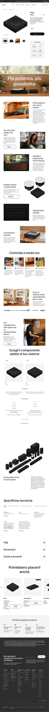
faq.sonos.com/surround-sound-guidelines (27, 643)
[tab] (5, 506)
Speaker (33, 673)
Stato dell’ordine (7, 673)
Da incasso (34, 682)
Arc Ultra (40, 675)
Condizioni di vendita (6, 686)
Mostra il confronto (24, 423)
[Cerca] (44, 4)
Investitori (19, 680)
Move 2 (40, 687)
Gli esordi (19, 686)
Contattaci (5, 683)
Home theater (34, 677)
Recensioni (20, 691)
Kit (32, 680)
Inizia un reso (6, 678)
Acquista (4, 9)
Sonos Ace (41, 673)
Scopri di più (6, 515)
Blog (18, 688)
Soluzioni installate (26, 672)
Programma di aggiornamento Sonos (13, 677)
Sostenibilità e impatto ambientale (20, 683)
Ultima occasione (14, 671)
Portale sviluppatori (27, 677)
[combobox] (37, 28)
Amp (40, 694)
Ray (39, 678)
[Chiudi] (2, 1)
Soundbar (33, 678)
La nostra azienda (21, 672)
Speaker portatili (35, 675)
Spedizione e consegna (6, 676)
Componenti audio (10, 9)
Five (40, 692)
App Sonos (20, 689)
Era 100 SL (41, 682)
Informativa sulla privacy (32, 662)
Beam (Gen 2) (41, 677)
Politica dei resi (6, 679)
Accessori (34, 686)
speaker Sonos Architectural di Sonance (8, 527)
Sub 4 (40, 689)
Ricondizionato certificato (13, 674)
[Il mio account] (42, 4)
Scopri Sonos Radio (9, 147)
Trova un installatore (9, 344)
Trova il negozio (6, 681)
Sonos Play (41, 671)
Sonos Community (6, 688)
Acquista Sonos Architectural (11, 196)
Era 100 (40, 680)
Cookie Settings (12, 707)
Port (40, 696)
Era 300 (40, 684)
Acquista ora (45, 1)
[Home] (4, 4)
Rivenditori (27, 674)
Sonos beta (13, 680)
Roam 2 (40, 685)
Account (5, 671)
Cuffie (33, 671)
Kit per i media (20, 676)
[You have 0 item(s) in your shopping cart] (46, 4)
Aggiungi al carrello (37, 33)
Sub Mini (40, 691)
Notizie (19, 674)
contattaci (42, 631)
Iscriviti (41, 656)
